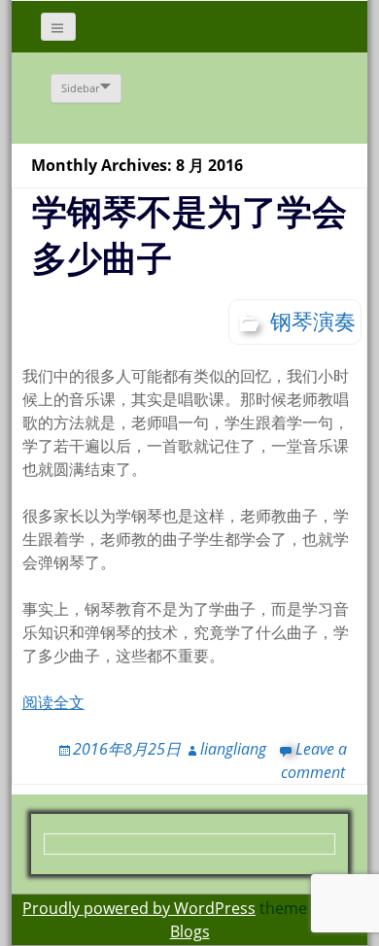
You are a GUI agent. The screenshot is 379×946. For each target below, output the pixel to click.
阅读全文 (53, 702)
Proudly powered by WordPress (139, 908)
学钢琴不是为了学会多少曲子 (189, 234)
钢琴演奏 (313, 320)
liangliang (233, 749)
